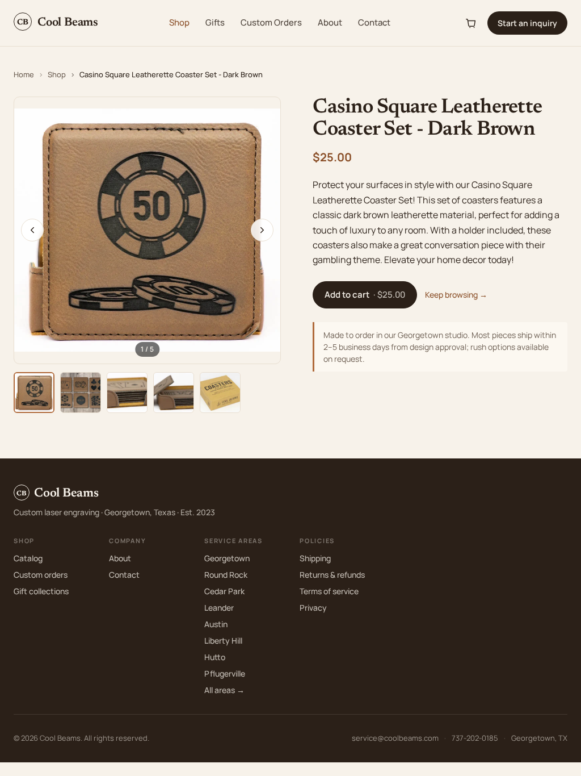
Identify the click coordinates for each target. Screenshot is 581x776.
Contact (374, 22)
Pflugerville (224, 673)
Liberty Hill (223, 640)
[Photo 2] (80, 392)
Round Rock (225, 574)
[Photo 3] (127, 392)
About (330, 22)
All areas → (224, 690)
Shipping (315, 558)
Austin (216, 624)
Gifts (215, 22)
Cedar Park (224, 591)
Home (24, 74)
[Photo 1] (34, 392)
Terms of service (329, 591)
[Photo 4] (173, 392)
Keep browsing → (456, 294)
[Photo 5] (220, 392)
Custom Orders (271, 22)
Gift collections (41, 591)
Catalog (28, 558)
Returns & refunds (332, 574)
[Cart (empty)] (471, 23)
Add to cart (365, 295)
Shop (179, 22)
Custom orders (41, 574)
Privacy (313, 607)
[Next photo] (262, 230)
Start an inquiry (527, 23)
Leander (219, 607)
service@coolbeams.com (395, 738)
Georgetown (227, 558)
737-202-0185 (475, 738)
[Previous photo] (32, 230)
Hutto (214, 657)
